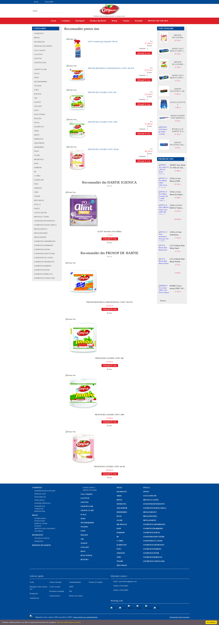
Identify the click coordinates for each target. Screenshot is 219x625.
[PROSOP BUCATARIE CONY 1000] (77, 140)
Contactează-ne (54, 596)
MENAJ (35, 515)
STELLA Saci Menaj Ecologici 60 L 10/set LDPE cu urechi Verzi (177, 193)
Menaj (114, 21)
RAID (119, 528)
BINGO (119, 500)
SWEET (146, 492)
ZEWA (83, 518)
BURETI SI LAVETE (40, 523)
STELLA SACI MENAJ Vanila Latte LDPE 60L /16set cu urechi (176, 206)
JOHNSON (121, 553)
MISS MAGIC (122, 565)
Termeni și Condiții (96, 582)
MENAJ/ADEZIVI (150, 512)
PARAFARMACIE (40, 497)
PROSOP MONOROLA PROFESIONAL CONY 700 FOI (111, 68)
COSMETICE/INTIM (151, 553)
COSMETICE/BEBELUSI (152, 557)
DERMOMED (122, 512)
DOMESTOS (121, 504)
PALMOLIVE (122, 492)
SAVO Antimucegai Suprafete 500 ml (102, 42)
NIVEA (119, 487)
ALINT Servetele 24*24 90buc (109, 232)
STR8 (119, 557)
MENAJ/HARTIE (149, 520)
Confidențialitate (75, 582)
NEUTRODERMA (87, 523)
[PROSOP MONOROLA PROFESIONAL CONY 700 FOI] (77, 83)
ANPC (71, 587)
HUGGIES (85, 559)
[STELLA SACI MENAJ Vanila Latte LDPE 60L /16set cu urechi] (164, 209)
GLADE (120, 520)
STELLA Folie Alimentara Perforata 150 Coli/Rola (175, 233)
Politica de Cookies (76, 596)
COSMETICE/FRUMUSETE (153, 545)
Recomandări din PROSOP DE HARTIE (109, 253)
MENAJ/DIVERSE (150, 516)
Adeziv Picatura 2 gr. (177, 90)
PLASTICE (37, 526)
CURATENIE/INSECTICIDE (153, 537)
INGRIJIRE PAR (39, 506)
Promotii (138, 21)
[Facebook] (185, 2)
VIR (82, 539)
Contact (126, 21)
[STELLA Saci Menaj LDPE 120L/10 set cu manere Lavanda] (164, 182)
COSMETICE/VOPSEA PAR (153, 561)
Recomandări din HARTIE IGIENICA (109, 182)
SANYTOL (85, 502)
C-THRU (120, 541)
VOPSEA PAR (38, 509)
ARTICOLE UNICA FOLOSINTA (44, 528)
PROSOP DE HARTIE (90, 490)
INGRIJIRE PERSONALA (42, 503)
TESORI (120, 561)
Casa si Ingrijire (87, 494)
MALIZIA (84, 535)
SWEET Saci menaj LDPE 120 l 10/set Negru (177, 76)
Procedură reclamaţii (56, 591)
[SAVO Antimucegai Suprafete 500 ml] (77, 59)
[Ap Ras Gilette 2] (164, 104)
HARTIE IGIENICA (89, 487)
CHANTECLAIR (87, 506)
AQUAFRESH (122, 508)
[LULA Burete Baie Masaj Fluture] (164, 263)
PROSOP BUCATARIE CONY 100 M (103, 149)
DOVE (83, 551)
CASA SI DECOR (149, 496)
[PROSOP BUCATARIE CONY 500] (77, 112)
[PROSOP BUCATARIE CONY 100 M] (77, 172)
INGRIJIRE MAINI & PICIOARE (44, 491)
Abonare (163, 301)
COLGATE (85, 547)
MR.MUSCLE (122, 524)
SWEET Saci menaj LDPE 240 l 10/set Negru (177, 50)
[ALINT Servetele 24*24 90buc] (83, 210)
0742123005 (124, 590)
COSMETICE (37, 487)
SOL (70, 591)
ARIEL (119, 496)
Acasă (53, 21)
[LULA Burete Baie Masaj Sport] (164, 249)
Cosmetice (65, 21)
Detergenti (80, 21)
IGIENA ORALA (39, 500)
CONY (83, 531)
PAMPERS (121, 532)
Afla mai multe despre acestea (69, 622)
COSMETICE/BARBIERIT (153, 528)
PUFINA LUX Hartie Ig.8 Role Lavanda (177, 130)
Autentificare (34, 598)
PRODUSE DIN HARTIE (41, 545)
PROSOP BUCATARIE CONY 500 (102, 92)
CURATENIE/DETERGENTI (153, 504)
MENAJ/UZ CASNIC (151, 500)
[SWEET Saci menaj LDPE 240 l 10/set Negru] (164, 51)
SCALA (83, 514)
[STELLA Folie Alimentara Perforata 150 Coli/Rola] (164, 236)
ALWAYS (84, 543)
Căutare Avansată (55, 582)
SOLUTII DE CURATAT (42, 538)
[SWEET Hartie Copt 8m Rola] (164, 118)
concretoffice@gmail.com (127, 581)
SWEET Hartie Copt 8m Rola (178, 117)
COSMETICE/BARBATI (152, 549)
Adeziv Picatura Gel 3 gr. (177, 144)
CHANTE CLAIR (87, 510)
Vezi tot (109, 186)
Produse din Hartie (98, 21)
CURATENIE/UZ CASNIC (153, 541)
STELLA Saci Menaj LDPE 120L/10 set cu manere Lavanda (176, 179)
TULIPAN (84, 527)
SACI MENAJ (38, 531)
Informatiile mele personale (179, 617)
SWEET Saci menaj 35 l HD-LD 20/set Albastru (177, 166)
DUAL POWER (86, 555)
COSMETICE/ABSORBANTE (154, 524)
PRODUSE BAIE (39, 511)
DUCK (119, 516)
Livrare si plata (54, 587)
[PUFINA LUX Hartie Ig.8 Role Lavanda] (164, 131)
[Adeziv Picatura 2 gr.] (164, 91)
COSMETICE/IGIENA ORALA (154, 508)
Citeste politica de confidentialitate (85, 617)
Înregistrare (34, 593)
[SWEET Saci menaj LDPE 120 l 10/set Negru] (164, 77)
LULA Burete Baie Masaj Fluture (177, 260)
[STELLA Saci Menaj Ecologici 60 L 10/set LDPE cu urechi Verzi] (164, 196)
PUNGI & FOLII (39, 521)
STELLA (146, 487)
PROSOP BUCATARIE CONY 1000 (102, 122)
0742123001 (49, 2)
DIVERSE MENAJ (40, 518)
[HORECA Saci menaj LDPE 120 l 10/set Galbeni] (164, 290)
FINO (119, 549)
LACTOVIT (85, 498)
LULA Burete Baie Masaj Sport (177, 247)
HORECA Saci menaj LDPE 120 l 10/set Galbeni (177, 287)
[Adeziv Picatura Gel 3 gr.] (164, 145)
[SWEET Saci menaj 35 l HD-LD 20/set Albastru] (164, 169)
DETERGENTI (37, 535)
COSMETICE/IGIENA (151, 532)
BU (118, 537)
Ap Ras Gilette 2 (177, 103)
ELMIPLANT (122, 545)
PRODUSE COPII (40, 494)
